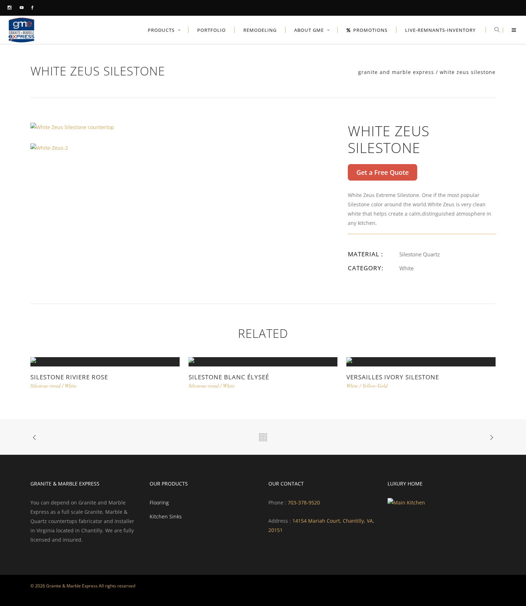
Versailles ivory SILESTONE (392, 377)
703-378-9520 (303, 502)
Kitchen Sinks (166, 516)
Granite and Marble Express (396, 72)
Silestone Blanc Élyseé (229, 377)
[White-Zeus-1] (72, 126)
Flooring (159, 502)
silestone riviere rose (69, 377)
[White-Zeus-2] (49, 147)
